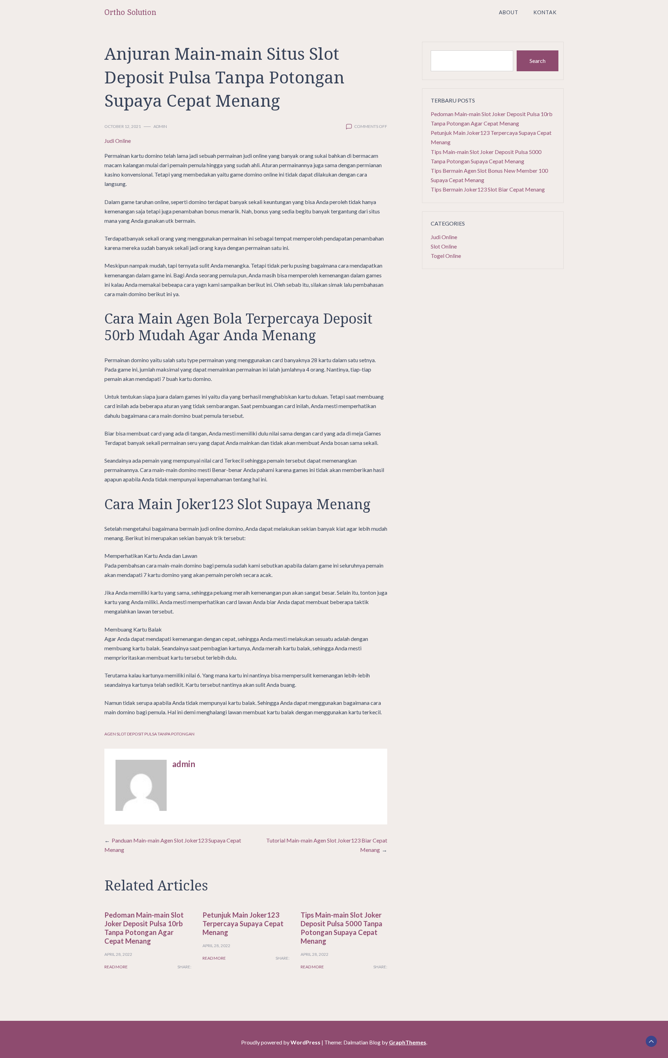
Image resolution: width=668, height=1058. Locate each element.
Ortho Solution (130, 12)
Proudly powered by (280, 1042)
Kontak (545, 12)
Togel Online (446, 255)
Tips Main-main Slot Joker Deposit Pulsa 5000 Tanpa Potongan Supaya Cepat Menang (341, 928)
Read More (116, 966)
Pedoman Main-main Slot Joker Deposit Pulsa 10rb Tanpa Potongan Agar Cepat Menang (144, 928)
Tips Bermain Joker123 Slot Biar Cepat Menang (488, 189)
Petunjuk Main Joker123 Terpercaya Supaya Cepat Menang (243, 923)
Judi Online (117, 140)
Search (538, 60)
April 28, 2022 (118, 954)
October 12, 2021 (122, 126)
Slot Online (444, 246)
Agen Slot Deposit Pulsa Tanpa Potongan (149, 733)
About (508, 12)
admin (160, 126)
